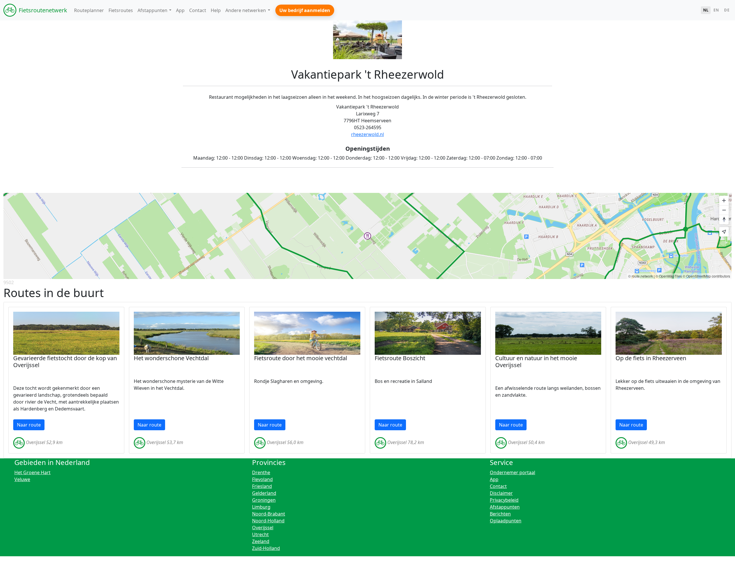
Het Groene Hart (32, 472)
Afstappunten (505, 507)
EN (716, 10)
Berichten (500, 514)
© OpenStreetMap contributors (706, 276)
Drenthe (261, 472)
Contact (498, 486)
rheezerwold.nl (367, 134)
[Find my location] (724, 232)
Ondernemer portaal (512, 472)
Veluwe (22, 479)
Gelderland (264, 493)
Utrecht (260, 534)
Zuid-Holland (266, 548)
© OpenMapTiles (668, 276)
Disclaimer (501, 493)
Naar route (29, 425)
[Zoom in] (724, 200)
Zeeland (260, 541)
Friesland (262, 486)
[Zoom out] (724, 210)
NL (706, 10)
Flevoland (262, 479)
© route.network (640, 276)
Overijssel (262, 527)
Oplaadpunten (505, 521)
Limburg (261, 507)
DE (726, 10)
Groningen (264, 500)
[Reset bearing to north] (724, 219)
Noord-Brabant (268, 514)
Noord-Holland (268, 521)
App (494, 479)
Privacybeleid (504, 500)
